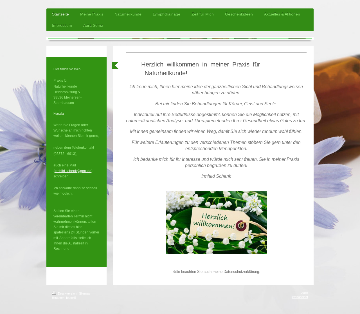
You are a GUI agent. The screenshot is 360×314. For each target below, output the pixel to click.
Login (304, 292)
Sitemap (84, 293)
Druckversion (67, 293)
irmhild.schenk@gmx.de (73, 171)
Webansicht (300, 297)
